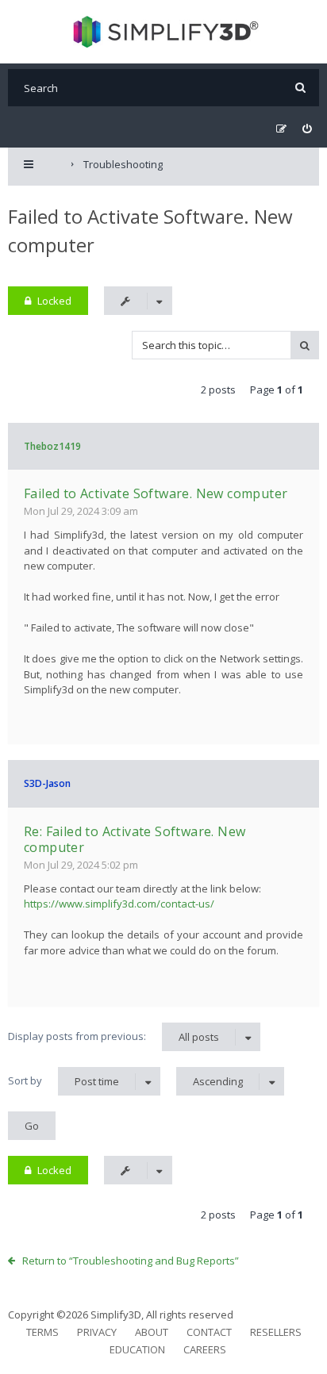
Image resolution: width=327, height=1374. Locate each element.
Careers (204, 1349)
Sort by (63, 1080)
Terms (42, 1332)
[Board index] (164, 32)
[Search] (300, 87)
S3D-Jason (47, 783)
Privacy (97, 1332)
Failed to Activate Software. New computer (155, 493)
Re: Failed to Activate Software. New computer (134, 839)
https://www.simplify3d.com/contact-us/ (119, 903)
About (151, 1332)
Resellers (276, 1332)
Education (137, 1349)
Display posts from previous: (113, 1036)
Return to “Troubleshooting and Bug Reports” (130, 1260)
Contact (209, 1332)
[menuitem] (306, 129)
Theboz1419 (52, 446)
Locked (54, 301)
